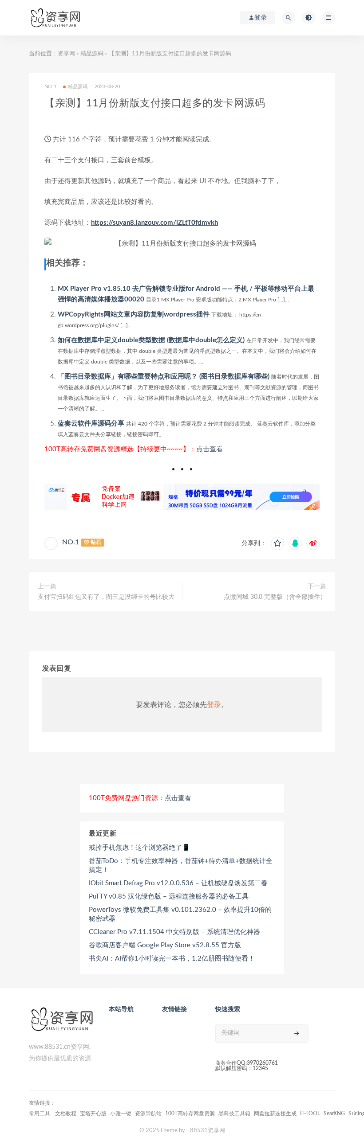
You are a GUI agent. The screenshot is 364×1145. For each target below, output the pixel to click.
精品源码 (91, 54)
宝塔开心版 (93, 1113)
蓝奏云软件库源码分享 (91, 423)
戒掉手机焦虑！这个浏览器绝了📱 (139, 847)
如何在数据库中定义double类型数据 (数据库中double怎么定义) (151, 340)
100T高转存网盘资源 (190, 1113)
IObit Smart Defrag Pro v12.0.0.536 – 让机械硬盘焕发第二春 (178, 883)
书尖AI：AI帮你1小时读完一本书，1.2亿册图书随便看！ (172, 958)
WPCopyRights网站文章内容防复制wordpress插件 (134, 314)
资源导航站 (148, 1113)
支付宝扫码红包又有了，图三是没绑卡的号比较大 (106, 597)
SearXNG (334, 1113)
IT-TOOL (310, 1113)
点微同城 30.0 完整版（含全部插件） (275, 597)
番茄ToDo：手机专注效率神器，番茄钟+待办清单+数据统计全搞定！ (181, 865)
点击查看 (209, 449)
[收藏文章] (277, 543)
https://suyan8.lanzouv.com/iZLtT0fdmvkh (154, 222)
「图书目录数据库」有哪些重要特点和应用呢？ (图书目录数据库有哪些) (163, 376)
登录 (214, 704)
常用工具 (40, 1113)
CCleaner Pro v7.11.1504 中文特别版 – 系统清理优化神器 (174, 932)
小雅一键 (120, 1113)
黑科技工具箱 (234, 1113)
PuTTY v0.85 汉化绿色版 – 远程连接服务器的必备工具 (169, 896)
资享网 (66, 54)
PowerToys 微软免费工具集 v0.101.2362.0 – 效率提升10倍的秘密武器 (180, 914)
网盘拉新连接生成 (275, 1113)
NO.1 (70, 542)
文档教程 (65, 1113)
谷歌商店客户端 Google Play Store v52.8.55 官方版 (165, 945)
